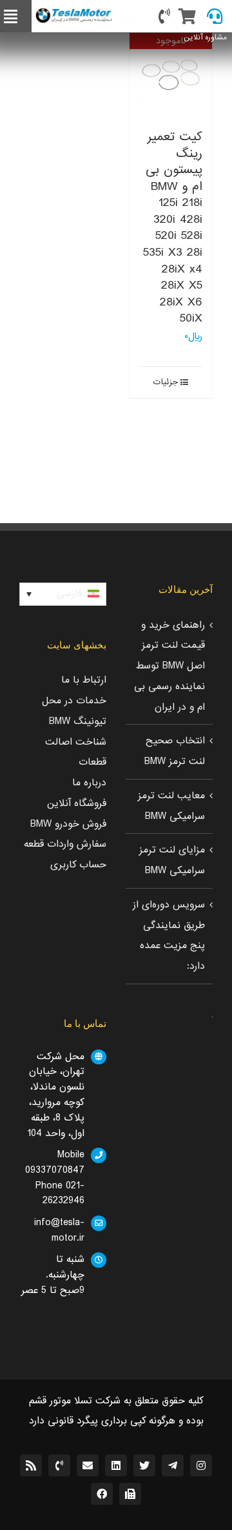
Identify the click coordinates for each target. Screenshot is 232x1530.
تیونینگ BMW (77, 721)
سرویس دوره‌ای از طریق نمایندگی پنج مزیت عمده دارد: (169, 935)
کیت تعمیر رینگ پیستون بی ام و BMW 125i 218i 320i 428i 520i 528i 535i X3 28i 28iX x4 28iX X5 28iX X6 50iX (172, 227)
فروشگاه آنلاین (76, 803)
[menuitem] (62, 594)
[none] (62, 594)
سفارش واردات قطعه (65, 844)
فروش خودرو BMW (68, 824)
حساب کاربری (78, 865)
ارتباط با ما (83, 680)
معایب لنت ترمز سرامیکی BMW (171, 806)
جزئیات (165, 382)
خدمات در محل (74, 700)
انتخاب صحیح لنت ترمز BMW (174, 751)
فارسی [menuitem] (69, 593)
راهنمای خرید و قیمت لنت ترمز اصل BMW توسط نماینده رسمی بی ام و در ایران (169, 666)
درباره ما (89, 783)
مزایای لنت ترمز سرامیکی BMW (172, 860)
